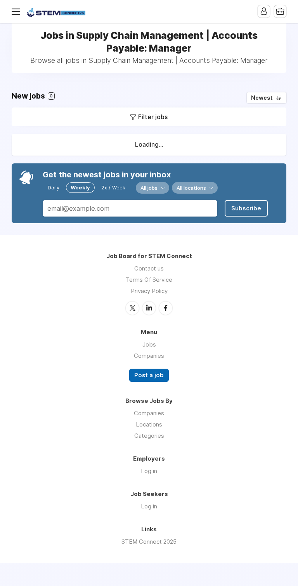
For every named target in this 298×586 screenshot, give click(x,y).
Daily (53, 187)
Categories (149, 435)
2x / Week (113, 187)
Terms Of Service (149, 279)
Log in (149, 471)
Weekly (80, 187)
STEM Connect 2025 (149, 541)
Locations (149, 424)
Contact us (149, 268)
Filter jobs (153, 117)
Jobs (149, 344)
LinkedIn (149, 308)
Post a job (149, 375)
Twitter (132, 308)
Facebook (165, 308)
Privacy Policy (149, 291)
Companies (149, 355)
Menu (17, 11)
